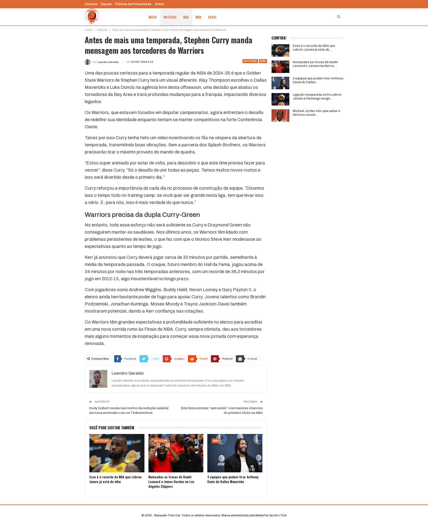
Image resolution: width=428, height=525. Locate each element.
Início (152, 17)
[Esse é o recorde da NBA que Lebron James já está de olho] (116, 453)
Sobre (159, 4)
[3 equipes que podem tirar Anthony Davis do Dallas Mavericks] (234, 453)
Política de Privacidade (133, 4)
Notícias (170, 17)
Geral (212, 17)
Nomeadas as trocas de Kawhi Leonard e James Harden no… (315, 64)
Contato (91, 4)
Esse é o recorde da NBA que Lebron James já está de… (314, 47)
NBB (198, 17)
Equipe (106, 4)
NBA (186, 17)
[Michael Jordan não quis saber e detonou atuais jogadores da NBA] (280, 115)
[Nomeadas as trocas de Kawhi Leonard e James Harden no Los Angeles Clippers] (176, 453)
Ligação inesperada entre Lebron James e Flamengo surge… (317, 96)
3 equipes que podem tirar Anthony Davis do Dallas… (318, 80)
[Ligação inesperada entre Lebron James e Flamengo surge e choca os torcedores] (280, 99)
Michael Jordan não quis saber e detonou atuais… (316, 112)
